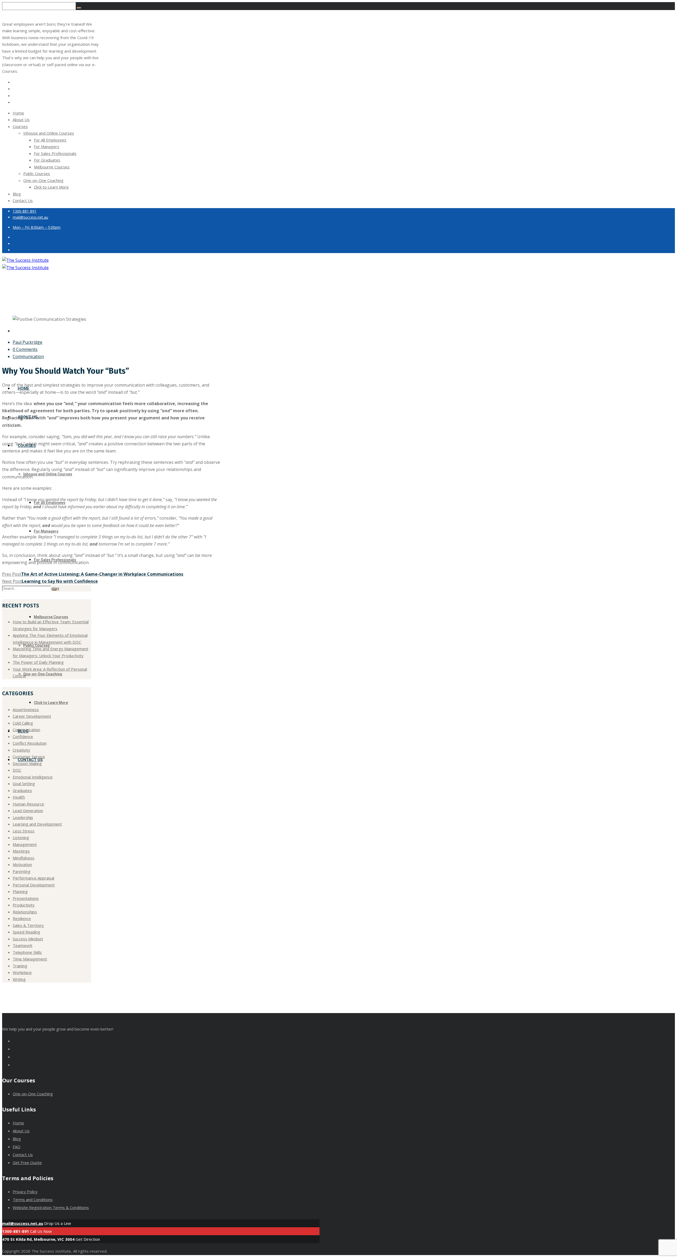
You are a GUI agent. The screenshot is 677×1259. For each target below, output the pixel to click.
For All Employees (50, 140)
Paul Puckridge (27, 342)
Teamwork (22, 945)
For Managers (46, 146)
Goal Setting (24, 783)
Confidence (23, 736)
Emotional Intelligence (33, 777)
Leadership (23, 817)
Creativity (21, 750)
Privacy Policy (25, 1191)
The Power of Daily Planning (38, 662)
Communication (28, 356)
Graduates (22, 790)
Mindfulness (23, 857)
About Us (21, 119)
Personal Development (34, 884)
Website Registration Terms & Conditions (51, 1207)
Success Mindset (28, 938)
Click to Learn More (51, 187)
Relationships (25, 911)
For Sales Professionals (55, 153)
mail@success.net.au (22, 1223)
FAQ (16, 1146)
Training (20, 965)
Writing (19, 979)
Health (19, 797)
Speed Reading (26, 932)
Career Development (32, 716)
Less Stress (23, 831)
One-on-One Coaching (43, 180)
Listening (21, 837)
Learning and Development (37, 824)
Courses (20, 126)
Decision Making (27, 763)
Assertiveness (26, 709)
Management (25, 844)
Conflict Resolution (30, 743)
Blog (17, 193)
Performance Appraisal (33, 878)
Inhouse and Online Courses (48, 133)
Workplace (22, 972)
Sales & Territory (28, 925)
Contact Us (23, 200)
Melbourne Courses (52, 167)
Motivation (22, 864)
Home (18, 113)
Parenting (21, 871)
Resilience (22, 918)
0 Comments (25, 349)
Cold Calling (23, 723)
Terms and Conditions (33, 1199)
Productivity (24, 905)
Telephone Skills (27, 952)
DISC (17, 770)
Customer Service (29, 756)
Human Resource (28, 804)
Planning (20, 891)
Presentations (26, 898)
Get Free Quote (27, 1162)
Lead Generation (28, 810)
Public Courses (36, 173)
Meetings (21, 851)
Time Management (30, 959)
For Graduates (47, 160)
